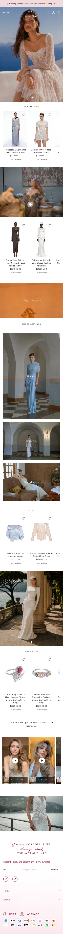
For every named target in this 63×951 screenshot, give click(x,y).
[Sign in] (53, 13)
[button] (5, 13)
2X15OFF (46, 3)
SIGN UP (54, 869)
